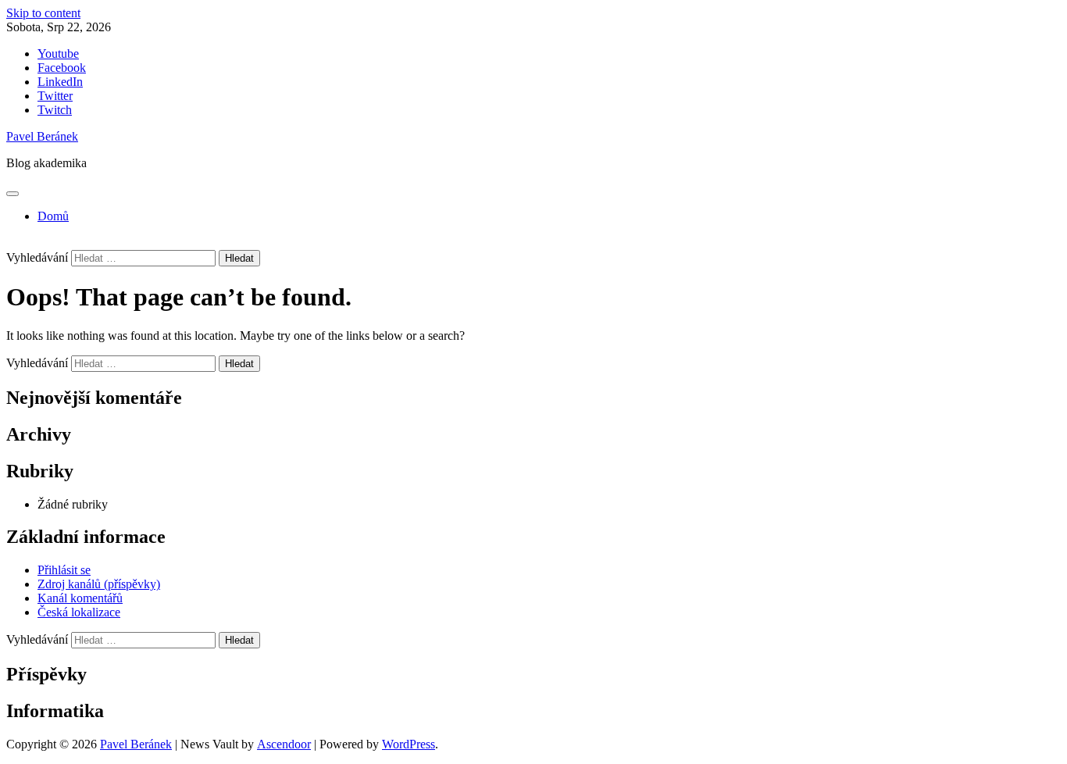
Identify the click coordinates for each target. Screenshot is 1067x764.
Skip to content (43, 13)
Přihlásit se (64, 570)
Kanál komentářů (80, 598)
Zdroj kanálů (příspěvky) (98, 584)
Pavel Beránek (42, 136)
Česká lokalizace (78, 612)
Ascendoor (284, 744)
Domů (53, 216)
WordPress (408, 744)
